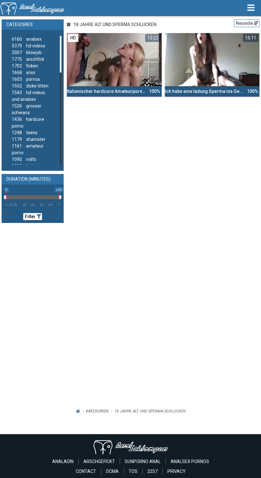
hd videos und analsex (28, 96)
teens (25, 132)
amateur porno (28, 149)
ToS (133, 471)
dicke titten (30, 85)
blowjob (27, 52)
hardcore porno (28, 122)
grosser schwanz (26, 109)
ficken (25, 65)
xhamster (29, 139)
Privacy (176, 471)
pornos (26, 79)
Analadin (63, 461)
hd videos (28, 45)
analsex (27, 39)
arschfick (28, 59)
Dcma (112, 471)
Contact (86, 471)
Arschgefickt (99, 461)
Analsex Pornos (190, 461)
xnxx (23, 72)
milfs (24, 159)
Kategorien (97, 411)
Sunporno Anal (143, 461)
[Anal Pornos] (32, 8)
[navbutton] (251, 7)
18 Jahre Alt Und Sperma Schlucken (150, 411)
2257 (152, 471)
